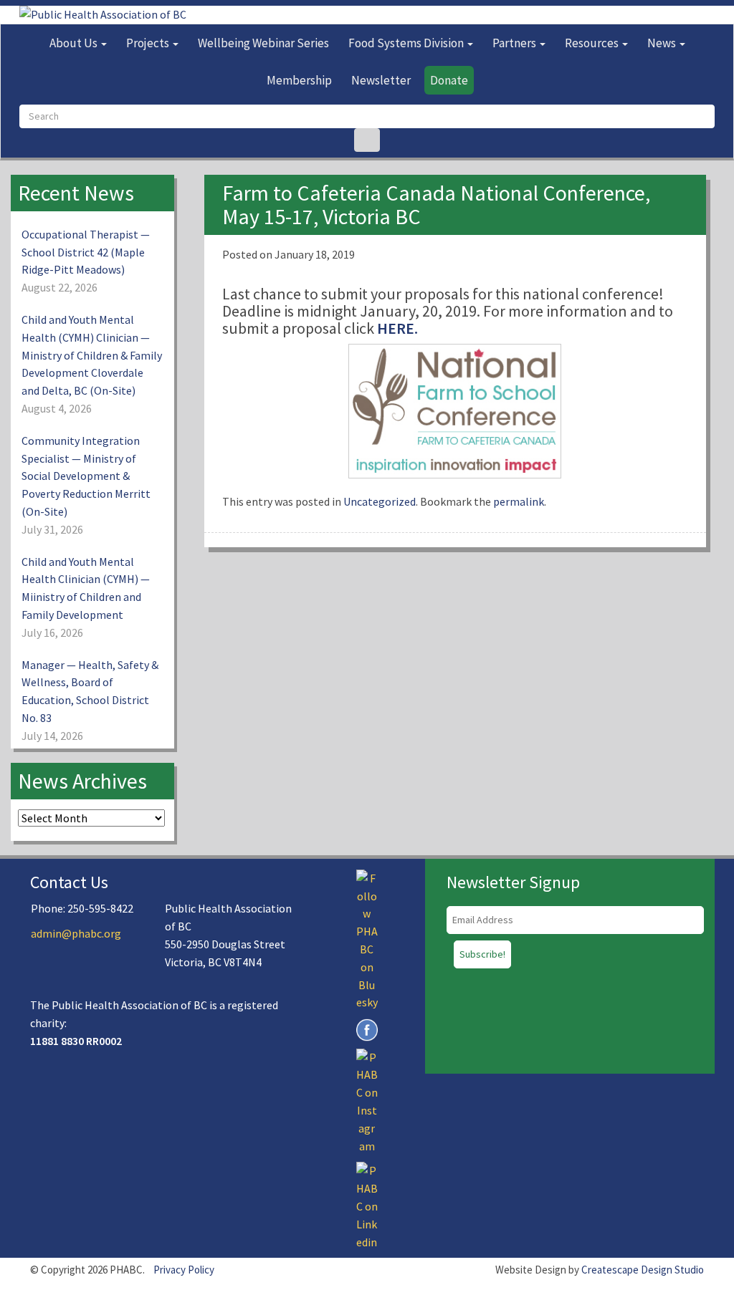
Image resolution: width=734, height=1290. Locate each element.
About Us (74, 43)
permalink (518, 501)
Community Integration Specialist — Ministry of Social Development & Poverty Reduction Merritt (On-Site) (86, 476)
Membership (299, 80)
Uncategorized (379, 501)
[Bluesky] (367, 939)
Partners (515, 43)
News (662, 43)
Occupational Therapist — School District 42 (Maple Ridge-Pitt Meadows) (86, 252)
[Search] (367, 140)
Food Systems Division (407, 43)
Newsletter (381, 80)
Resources (593, 43)
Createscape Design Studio (642, 1269)
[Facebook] (367, 1028)
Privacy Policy (183, 1269)
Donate (449, 80)
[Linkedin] (367, 1205)
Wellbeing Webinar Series (263, 43)
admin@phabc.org (76, 933)
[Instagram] (367, 1100)
